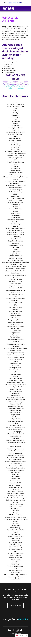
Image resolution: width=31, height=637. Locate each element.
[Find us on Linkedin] (9, 630)
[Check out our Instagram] (17, 630)
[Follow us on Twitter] (21, 630)
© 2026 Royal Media (15, 633)
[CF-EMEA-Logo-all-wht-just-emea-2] (8, 8)
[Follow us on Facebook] (13, 630)
